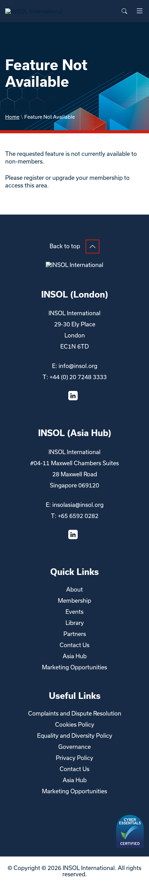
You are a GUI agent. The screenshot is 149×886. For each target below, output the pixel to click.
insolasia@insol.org (78, 504)
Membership (74, 600)
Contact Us (74, 645)
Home (12, 117)
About (74, 589)
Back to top (65, 246)
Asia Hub (75, 656)
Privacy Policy (74, 757)
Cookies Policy (74, 724)
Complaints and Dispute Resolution (74, 713)
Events (74, 611)
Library (74, 622)
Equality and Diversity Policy (74, 735)
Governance (74, 746)
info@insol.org (78, 365)
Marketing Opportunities (74, 667)
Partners (74, 633)
